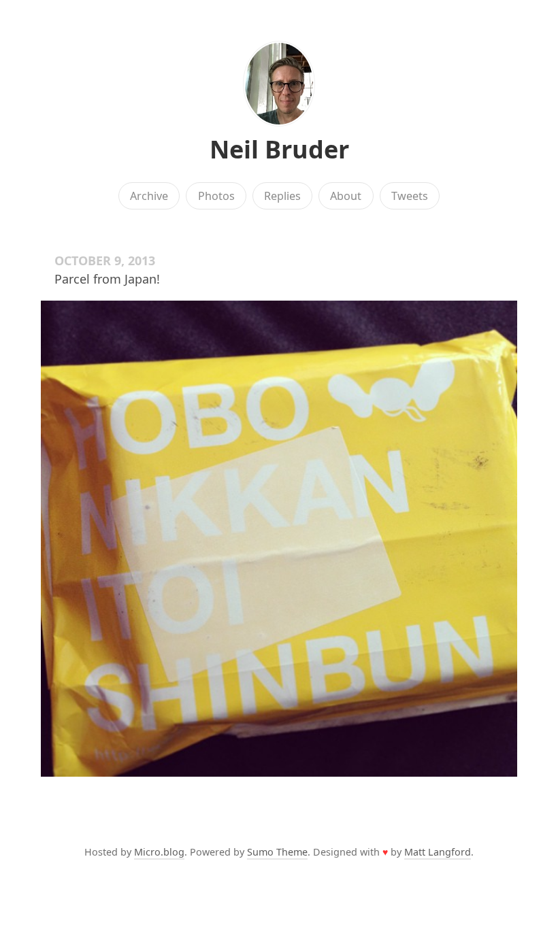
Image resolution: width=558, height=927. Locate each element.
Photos (216, 195)
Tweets (409, 195)
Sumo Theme (277, 851)
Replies (282, 195)
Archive (149, 195)
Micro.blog (159, 851)
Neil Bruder (279, 149)
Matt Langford (437, 851)
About (345, 195)
